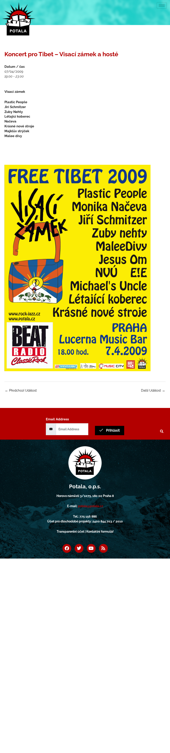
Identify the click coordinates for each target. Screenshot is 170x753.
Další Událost (153, 390)
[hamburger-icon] (162, 5)
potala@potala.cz (90, 506)
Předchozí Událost (21, 390)
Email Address (57, 419)
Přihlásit (112, 430)
